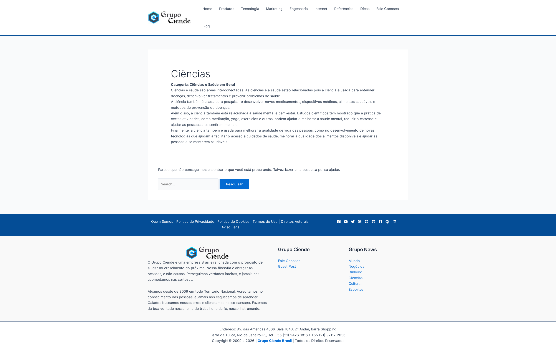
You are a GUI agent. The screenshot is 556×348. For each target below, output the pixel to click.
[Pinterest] (367, 222)
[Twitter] (353, 222)
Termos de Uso (265, 221)
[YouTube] (346, 222)
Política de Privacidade (195, 221)
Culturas (355, 283)
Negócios (356, 266)
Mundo (354, 261)
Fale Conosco (289, 261)
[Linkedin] (394, 222)
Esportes (356, 289)
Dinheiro (355, 272)
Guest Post (287, 266)
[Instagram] (360, 222)
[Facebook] (339, 222)
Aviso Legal (231, 227)
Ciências (355, 278)
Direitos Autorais (294, 221)
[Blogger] (374, 222)
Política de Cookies (233, 221)
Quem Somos (162, 221)
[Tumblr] (380, 222)
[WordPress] (387, 222)
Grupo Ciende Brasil (275, 340)
